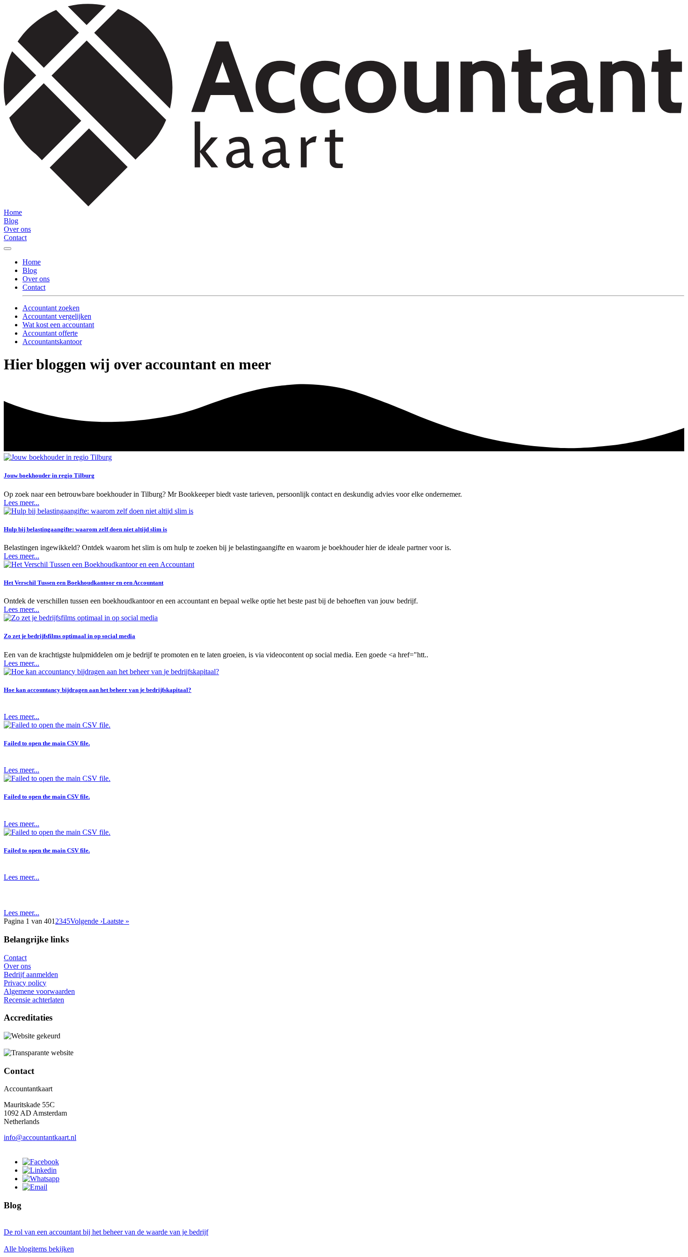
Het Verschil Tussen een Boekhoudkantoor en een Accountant (83, 582)
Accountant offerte (50, 333)
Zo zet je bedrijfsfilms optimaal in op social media (69, 636)
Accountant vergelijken (56, 316)
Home (13, 212)
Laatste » (115, 921)
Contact (15, 238)
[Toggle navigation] (7, 248)
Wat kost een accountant (58, 325)
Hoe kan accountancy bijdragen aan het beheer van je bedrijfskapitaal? (97, 689)
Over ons (17, 229)
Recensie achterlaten (34, 1000)
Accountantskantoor (52, 341)
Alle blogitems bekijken (39, 1249)
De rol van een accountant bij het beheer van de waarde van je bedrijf (106, 1232)
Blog (11, 221)
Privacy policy (25, 983)
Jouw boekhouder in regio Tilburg (49, 475)
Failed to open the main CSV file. (47, 743)
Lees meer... (21, 503)
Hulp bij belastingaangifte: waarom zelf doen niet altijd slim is (85, 529)
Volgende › (86, 921)
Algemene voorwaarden (39, 991)
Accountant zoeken (51, 308)
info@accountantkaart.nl (40, 1137)
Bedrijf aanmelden (31, 974)
